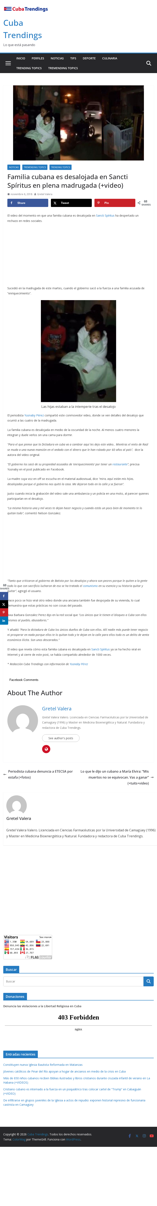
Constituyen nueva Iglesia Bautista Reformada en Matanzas (43, 1065)
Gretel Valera (44, 194)
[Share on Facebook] (4, 596)
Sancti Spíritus (105, 215)
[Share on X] (4, 604)
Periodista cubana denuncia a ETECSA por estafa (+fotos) (40, 774)
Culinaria (109, 58)
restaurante (120, 464)
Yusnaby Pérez (34, 415)
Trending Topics (29, 68)
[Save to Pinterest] (4, 612)
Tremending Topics (63, 68)
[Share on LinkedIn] (4, 621)
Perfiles (38, 58)
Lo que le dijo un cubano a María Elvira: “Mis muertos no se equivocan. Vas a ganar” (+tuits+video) (115, 777)
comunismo (90, 586)
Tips (73, 58)
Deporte (89, 58)
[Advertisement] (78, 256)
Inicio (20, 58)
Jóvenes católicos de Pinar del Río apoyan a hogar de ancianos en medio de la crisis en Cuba (64, 1071)
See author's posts (60, 738)
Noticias (57, 58)
